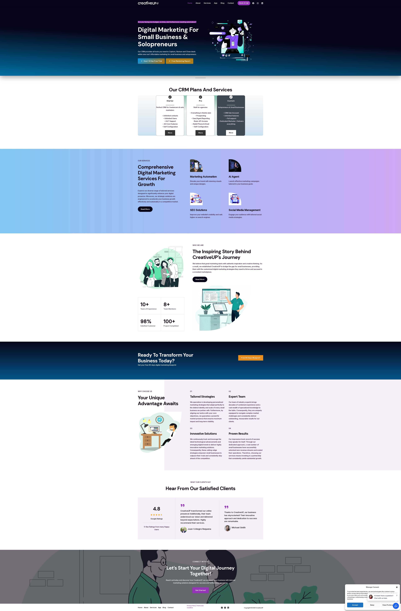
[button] (397, 587)
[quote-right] (182, 505)
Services (207, 3)
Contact (231, 3)
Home (190, 3)
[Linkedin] (262, 3)
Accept (355, 605)
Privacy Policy (191, 605)
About (198, 3)
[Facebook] (253, 3)
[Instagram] (258, 3)
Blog (222, 3)
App (215, 3)
